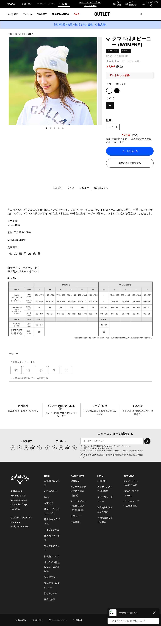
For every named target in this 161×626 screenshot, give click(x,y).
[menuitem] (117, 4)
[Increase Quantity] (116, 127)
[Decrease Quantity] (109, 127)
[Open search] (141, 14)
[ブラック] (117, 91)
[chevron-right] (147, 441)
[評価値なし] (114, 61)
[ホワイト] (109, 91)
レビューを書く (134, 61)
